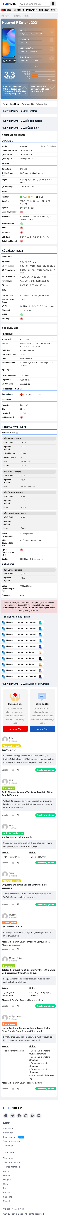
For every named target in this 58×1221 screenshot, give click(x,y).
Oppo (5, 1184)
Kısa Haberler (13, 1137)
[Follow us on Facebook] (5, 1115)
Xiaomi (6, 1201)
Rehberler (8, 1132)
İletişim (21, 1209)
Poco (5, 1188)
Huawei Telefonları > (48, 146)
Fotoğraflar (41, 104)
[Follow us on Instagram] (25, 1115)
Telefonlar (8, 1145)
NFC (4, 228)
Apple (6, 1171)
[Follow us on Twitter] (12, 1115)
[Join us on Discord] (39, 1115)
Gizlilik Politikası (10, 1209)
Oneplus (7, 1179)
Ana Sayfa (8, 1128)
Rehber (45, 10)
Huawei (6, 1175)
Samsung (7, 1196)
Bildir (6, 608)
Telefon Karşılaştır (27, 10)
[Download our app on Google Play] (32, 1115)
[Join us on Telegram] (19, 1115)
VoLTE (4, 314)
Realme (6, 1192)
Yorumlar (27, 104)
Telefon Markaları (11, 1166)
